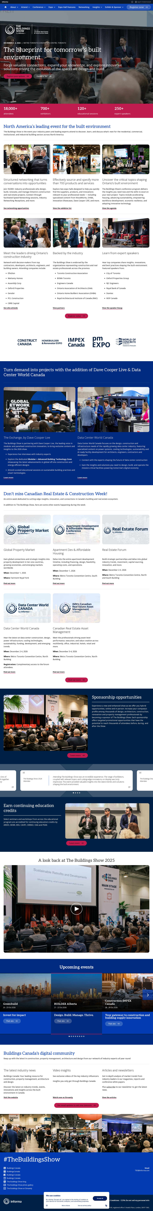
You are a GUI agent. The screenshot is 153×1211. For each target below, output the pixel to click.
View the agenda (109, 208)
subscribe (110, 1087)
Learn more (8, 477)
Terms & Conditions (111, 1200)
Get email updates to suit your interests (74, 1105)
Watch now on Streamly (63, 1097)
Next (147, 995)
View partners (59, 308)
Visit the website (11, 1097)
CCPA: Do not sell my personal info (135, 1200)
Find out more (9, 583)
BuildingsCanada (13, 1171)
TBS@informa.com (142, 1170)
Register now (137, 7)
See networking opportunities (16, 208)
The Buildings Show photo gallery (20, 1185)
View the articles (109, 1097)
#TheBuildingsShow (32, 1159)
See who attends (11, 308)
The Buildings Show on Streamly (19, 1188)
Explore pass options (16, 76)
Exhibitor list (42, 76)
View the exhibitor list (62, 208)
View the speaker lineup (112, 308)
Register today (74, 316)
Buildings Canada (13, 1168)
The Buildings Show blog (16, 1181)
